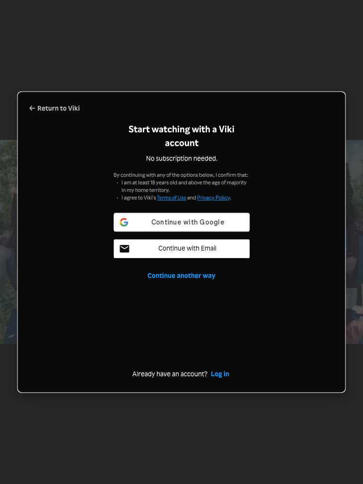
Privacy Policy (213, 197)
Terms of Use (171, 197)
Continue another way (181, 275)
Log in (220, 373)
